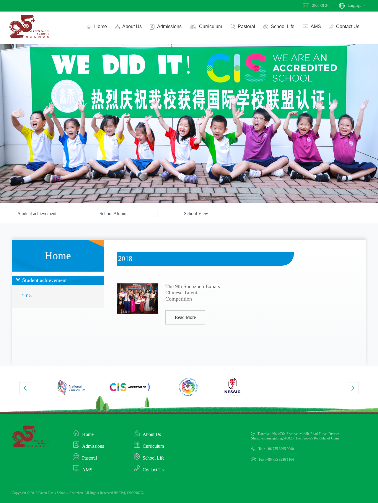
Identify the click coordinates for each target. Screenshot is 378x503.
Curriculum (210, 26)
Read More (185, 317)
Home (100, 26)
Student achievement (37, 213)
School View (196, 213)
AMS (316, 26)
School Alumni (114, 213)
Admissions (169, 26)
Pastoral (246, 26)
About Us (132, 26)
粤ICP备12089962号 (129, 493)
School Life (282, 26)
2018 (27, 295)
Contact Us (347, 26)
